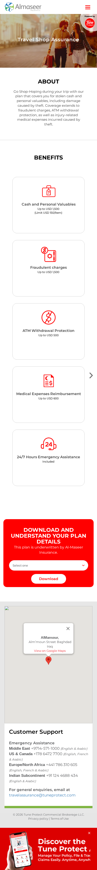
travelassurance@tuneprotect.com (42, 795)
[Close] (68, 628)
